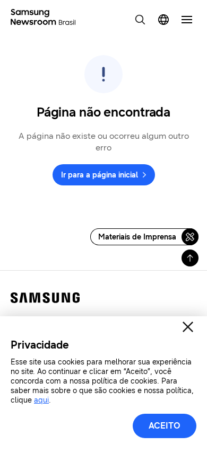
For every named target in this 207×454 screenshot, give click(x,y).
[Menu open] (186, 19)
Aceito (164, 426)
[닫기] (187, 326)
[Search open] (140, 19)
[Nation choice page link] (163, 19)
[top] (190, 258)
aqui (41, 400)
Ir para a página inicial (99, 175)
